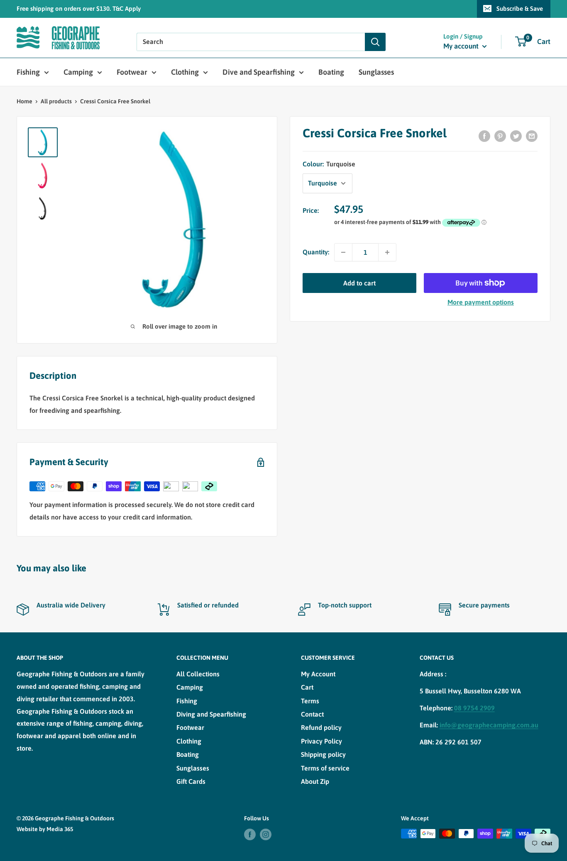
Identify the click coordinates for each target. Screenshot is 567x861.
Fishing (28, 72)
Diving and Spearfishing (211, 714)
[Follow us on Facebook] (250, 834)
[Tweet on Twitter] (516, 135)
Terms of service (325, 768)
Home (24, 101)
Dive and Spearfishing (258, 72)
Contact (312, 714)
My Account (318, 674)
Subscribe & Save (519, 8)
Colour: (329, 164)
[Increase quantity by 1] (387, 252)
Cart (307, 687)
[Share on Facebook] (484, 135)
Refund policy (321, 727)
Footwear (132, 72)
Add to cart (359, 283)
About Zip (315, 781)
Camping (78, 72)
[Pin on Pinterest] (500, 135)
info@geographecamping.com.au (489, 725)
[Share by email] (532, 135)
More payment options (480, 302)
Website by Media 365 (45, 829)
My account (461, 46)
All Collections (198, 674)
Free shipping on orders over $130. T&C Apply (79, 8)
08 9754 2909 (474, 708)
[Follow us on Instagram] (265, 834)
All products (56, 101)
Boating (331, 72)
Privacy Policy (321, 741)
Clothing (185, 72)
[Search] (375, 42)
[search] (251, 42)
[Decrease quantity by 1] (343, 252)
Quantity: (316, 252)
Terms (310, 701)
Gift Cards (190, 781)
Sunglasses (376, 72)
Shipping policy (323, 754)
